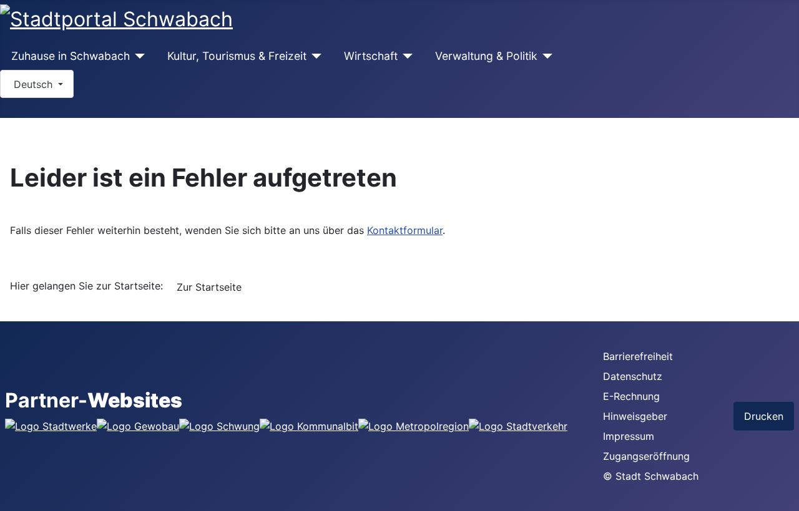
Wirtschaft (371, 55)
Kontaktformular (405, 230)
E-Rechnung (631, 396)
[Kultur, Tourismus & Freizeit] (314, 56)
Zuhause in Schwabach (70, 55)
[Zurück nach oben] (783, 495)
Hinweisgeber (635, 416)
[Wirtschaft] (405, 56)
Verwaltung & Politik (486, 55)
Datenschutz (632, 376)
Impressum (628, 436)
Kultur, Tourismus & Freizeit (236, 55)
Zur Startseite (209, 287)
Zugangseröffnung (646, 456)
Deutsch (33, 84)
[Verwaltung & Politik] (545, 56)
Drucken (763, 416)
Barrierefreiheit (638, 356)
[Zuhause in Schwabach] (137, 56)
